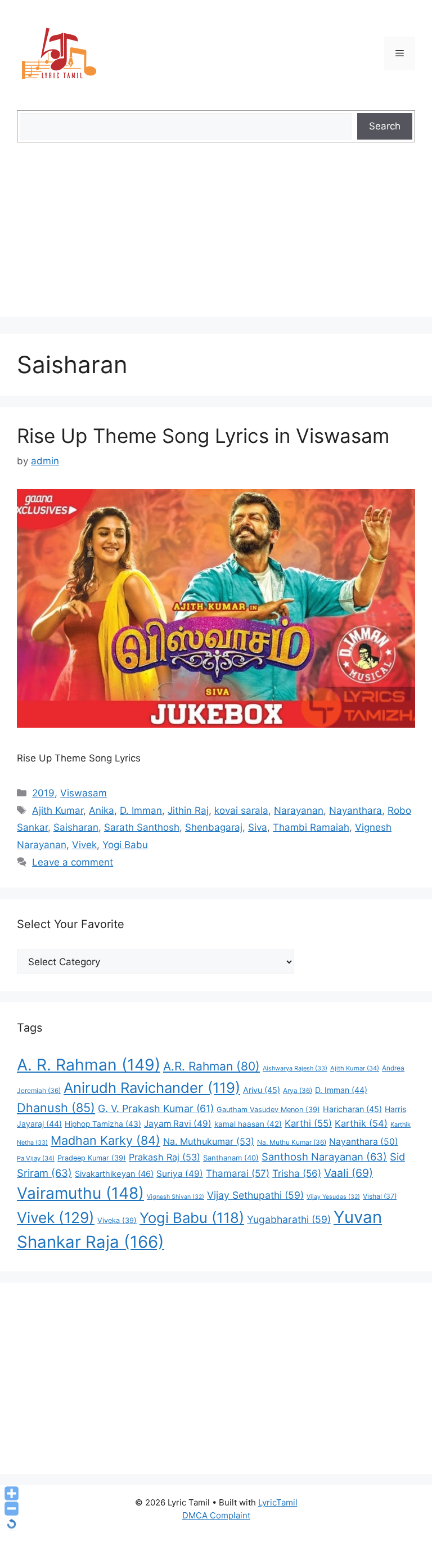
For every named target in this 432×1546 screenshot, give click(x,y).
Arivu (261, 1090)
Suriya (179, 1173)
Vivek (84, 844)
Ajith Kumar (57, 810)
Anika (101, 810)
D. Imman (141, 810)
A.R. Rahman (211, 1066)
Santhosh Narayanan (324, 1156)
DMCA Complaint (216, 1515)
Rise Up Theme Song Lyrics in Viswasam (203, 435)
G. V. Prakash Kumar (156, 1108)
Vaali (348, 1173)
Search (384, 126)
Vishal (380, 1196)
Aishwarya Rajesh (295, 1068)
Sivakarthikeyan (114, 1174)
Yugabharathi (289, 1219)
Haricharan (352, 1109)
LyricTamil (278, 1502)
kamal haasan (248, 1123)
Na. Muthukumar (208, 1141)
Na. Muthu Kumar (291, 1142)
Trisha (296, 1173)
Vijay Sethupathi (255, 1195)
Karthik (361, 1123)
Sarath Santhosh (141, 827)
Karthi (308, 1123)
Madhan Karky (105, 1140)
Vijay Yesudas (333, 1196)
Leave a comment (72, 862)
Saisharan (75, 827)
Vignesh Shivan (175, 1196)
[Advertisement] (216, 238)
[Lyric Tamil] (59, 53)
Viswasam (83, 793)
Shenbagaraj (213, 827)
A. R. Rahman (88, 1064)
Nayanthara (355, 810)
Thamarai (237, 1173)
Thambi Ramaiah (311, 827)
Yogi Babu (125, 844)
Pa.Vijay (36, 1158)
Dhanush (56, 1107)
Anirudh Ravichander (152, 1087)
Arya (297, 1090)
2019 (43, 793)
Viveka (117, 1220)
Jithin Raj (188, 810)
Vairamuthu (80, 1193)
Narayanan (298, 810)
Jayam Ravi (178, 1123)
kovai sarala (241, 810)
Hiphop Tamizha (103, 1123)
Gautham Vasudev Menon (268, 1109)
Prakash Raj (164, 1157)
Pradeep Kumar (91, 1158)
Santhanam (231, 1157)
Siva (257, 827)
